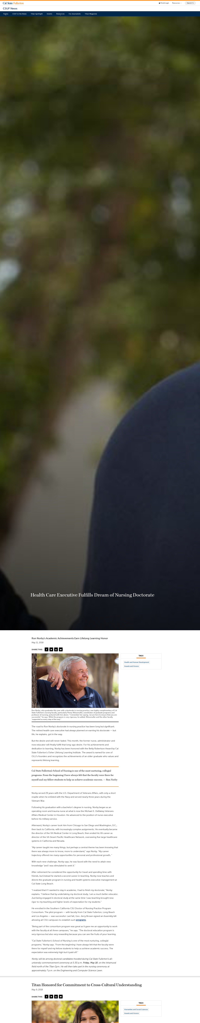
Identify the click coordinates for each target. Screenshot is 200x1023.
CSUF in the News (19, 14)
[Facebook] (46, 649)
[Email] (61, 649)
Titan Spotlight (37, 14)
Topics (5, 14)
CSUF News (10, 8)
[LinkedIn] (56, 649)
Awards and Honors (131, 666)
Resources (177, 3)
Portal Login (164, 3)
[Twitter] (51, 649)
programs (81, 920)
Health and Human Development (136, 662)
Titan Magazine (91, 14)
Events (49, 14)
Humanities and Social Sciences (136, 1009)
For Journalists (75, 14)
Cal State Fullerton (13, 3)
